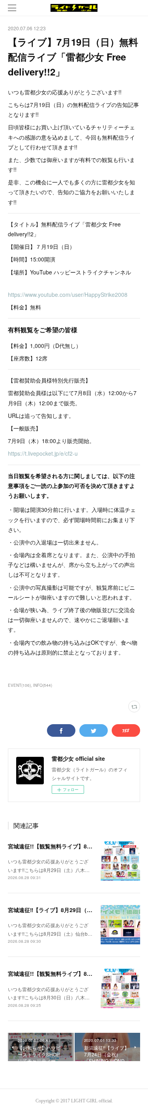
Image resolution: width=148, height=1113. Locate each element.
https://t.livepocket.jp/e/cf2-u (43, 453)
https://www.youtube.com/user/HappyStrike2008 (67, 294)
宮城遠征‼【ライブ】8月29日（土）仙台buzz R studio (77, 910)
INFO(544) (42, 685)
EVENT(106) (19, 685)
